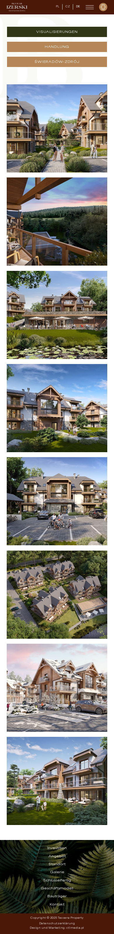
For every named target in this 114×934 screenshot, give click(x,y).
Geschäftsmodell (57, 888)
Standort (57, 864)
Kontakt (57, 904)
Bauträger (57, 896)
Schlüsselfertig (57, 880)
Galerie (57, 872)
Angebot (57, 856)
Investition (57, 848)
